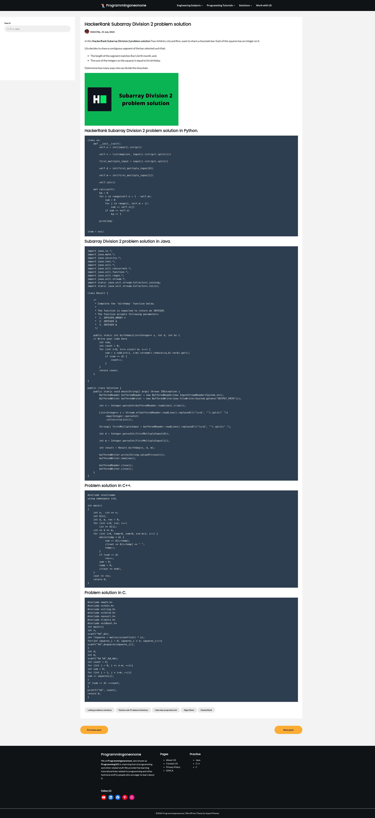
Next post (288, 729)
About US (171, 760)
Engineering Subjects (189, 5)
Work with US (264, 5)
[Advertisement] (37, 54)
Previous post (94, 729)
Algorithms (189, 710)
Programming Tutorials (220, 5)
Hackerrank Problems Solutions (133, 710)
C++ (198, 763)
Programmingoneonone (126, 5)
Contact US (172, 763)
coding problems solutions (100, 710)
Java (198, 760)
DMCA (169, 770)
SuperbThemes (212, 813)
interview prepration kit (166, 710)
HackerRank (206, 710)
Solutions (244, 5)
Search (7, 23)
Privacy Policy (173, 767)
